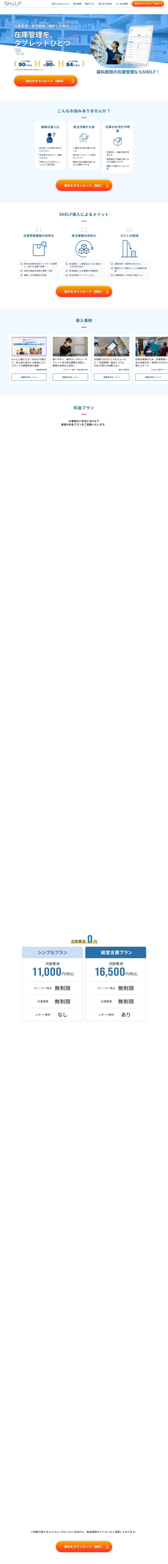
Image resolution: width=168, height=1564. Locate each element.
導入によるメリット (61, 3)
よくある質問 (122, 3)
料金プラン (90, 3)
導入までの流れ (105, 3)
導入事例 (77, 3)
